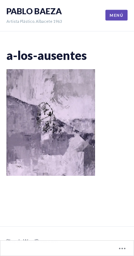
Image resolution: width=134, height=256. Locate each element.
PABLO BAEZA (34, 11)
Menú (116, 15)
